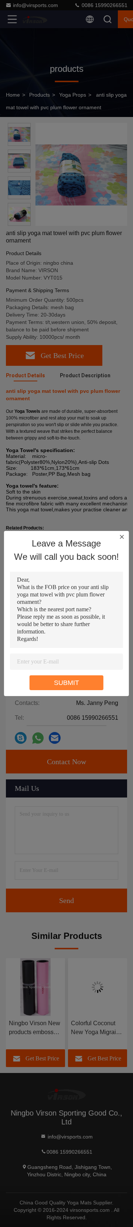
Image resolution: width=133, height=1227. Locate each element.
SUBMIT (66, 682)
